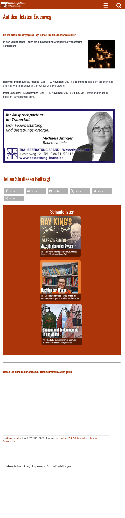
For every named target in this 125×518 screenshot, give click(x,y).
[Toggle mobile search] (119, 5)
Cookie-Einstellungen (59, 466)
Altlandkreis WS (64, 438)
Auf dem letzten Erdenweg (85, 438)
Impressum (38, 466)
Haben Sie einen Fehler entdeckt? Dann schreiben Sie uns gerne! (38, 372)
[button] (14, 191)
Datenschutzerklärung (17, 466)
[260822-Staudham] (60, 218)
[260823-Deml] (62, 306)
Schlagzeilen (9, 441)
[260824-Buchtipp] (60, 262)
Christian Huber (14, 438)
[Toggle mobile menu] (106, 5)
